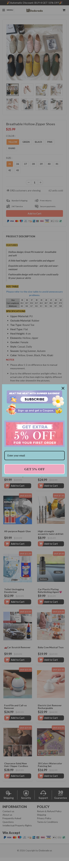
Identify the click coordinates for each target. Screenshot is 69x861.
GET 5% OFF (34, 469)
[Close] (63, 388)
